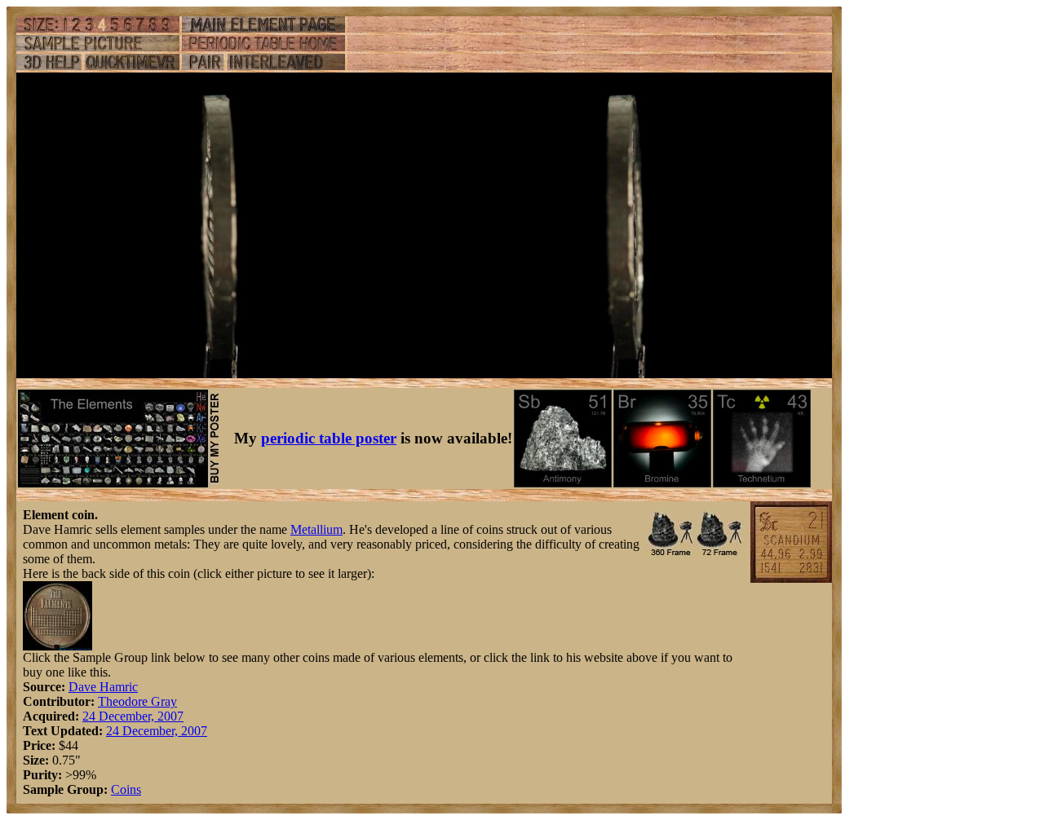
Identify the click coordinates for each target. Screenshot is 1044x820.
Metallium (316, 529)
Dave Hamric (103, 687)
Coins (126, 789)
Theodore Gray (137, 701)
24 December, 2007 (133, 716)
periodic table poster (328, 438)
